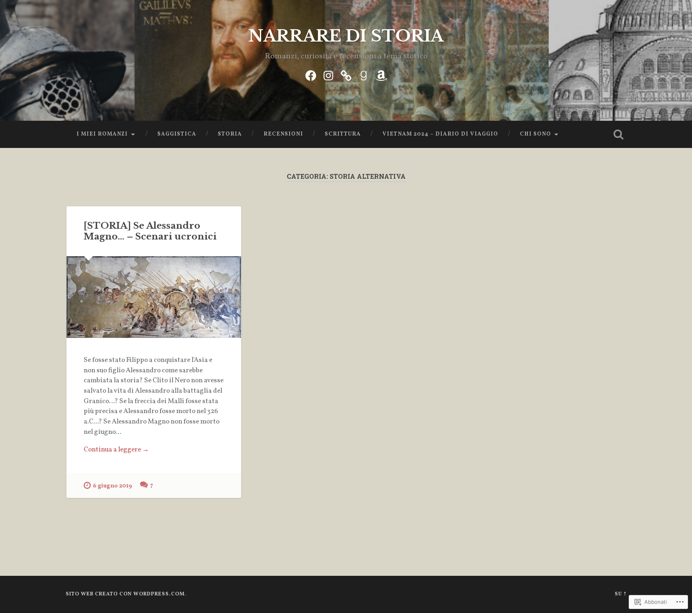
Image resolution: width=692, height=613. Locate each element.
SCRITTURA (343, 134)
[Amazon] (381, 75)
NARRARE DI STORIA (346, 36)
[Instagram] (328, 75)
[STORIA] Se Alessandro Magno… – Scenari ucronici (150, 231)
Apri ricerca (618, 134)
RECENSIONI (283, 134)
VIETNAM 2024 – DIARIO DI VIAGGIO (440, 134)
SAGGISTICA (176, 134)
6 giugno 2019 (112, 486)
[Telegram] (346, 75)
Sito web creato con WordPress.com (125, 594)
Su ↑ (620, 594)
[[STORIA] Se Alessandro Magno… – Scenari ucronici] (153, 297)
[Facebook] (310, 75)
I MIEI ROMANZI (102, 134)
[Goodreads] (363, 75)
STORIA (230, 134)
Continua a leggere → (116, 450)
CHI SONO (535, 134)
